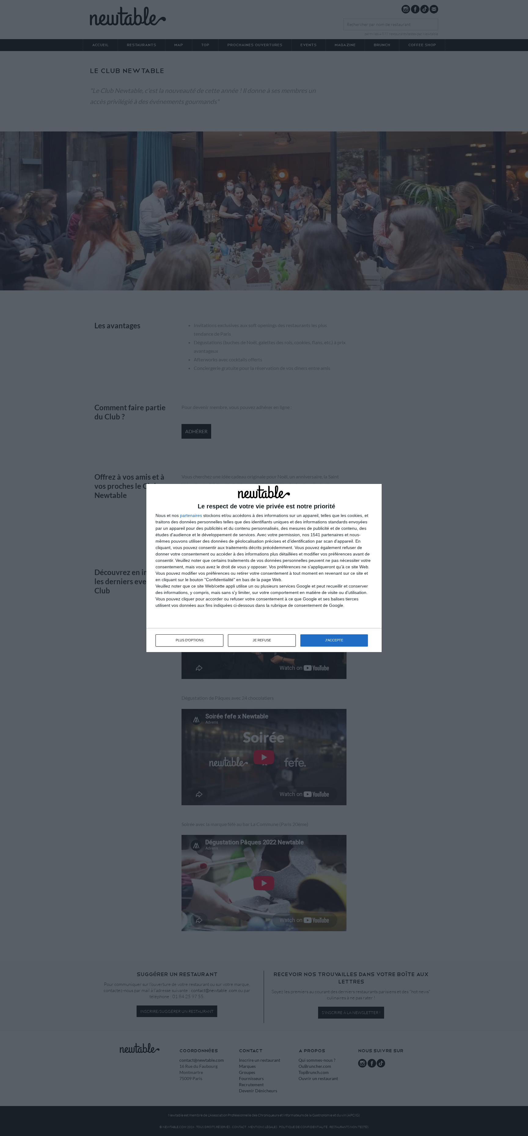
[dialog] (264, 568)
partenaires (191, 515)
